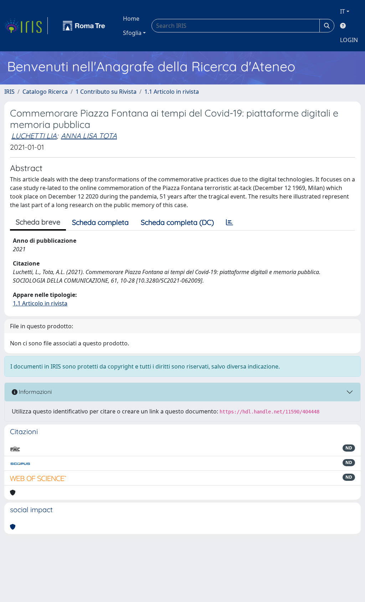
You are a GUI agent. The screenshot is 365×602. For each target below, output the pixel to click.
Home (131, 18)
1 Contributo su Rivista (106, 92)
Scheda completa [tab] (100, 222)
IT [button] (342, 11)
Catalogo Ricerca (45, 92)
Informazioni (34, 391)
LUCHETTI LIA (34, 135)
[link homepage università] (84, 25)
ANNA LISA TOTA (89, 135)
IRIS (9, 92)
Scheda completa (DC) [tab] (177, 222)
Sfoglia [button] (132, 33)
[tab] (229, 222)
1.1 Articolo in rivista (171, 92)
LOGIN (349, 40)
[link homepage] (26, 25)
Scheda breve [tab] (38, 221)
